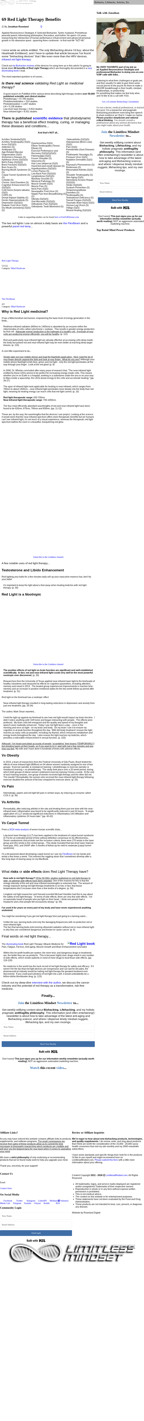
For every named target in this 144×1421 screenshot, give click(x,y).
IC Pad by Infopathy (105, 379)
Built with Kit (48, 1051)
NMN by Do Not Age (106, 341)
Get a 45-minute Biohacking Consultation (120, 101)
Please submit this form (106, 1160)
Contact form (6, 1188)
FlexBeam (67, 854)
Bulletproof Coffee (104, 417)
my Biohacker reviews (23, 65)
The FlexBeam (8, 299)
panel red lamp (22, 226)
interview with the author (46, 982)
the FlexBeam (71, 223)
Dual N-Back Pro (104, 609)
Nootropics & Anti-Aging (117, 272)
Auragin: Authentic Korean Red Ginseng (114, 570)
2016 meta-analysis (19, 829)
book (14, 944)
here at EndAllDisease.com (67, 217)
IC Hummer (101, 532)
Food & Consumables (115, 425)
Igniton (99, 264)
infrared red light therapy (16, 59)
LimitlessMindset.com (116, 1175)
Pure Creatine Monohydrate (108, 302)
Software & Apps (113, 616)
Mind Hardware (18, 268)
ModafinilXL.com (104, 494)
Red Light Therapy (10, 260)
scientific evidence (48, 118)
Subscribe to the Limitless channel (48, 557)
